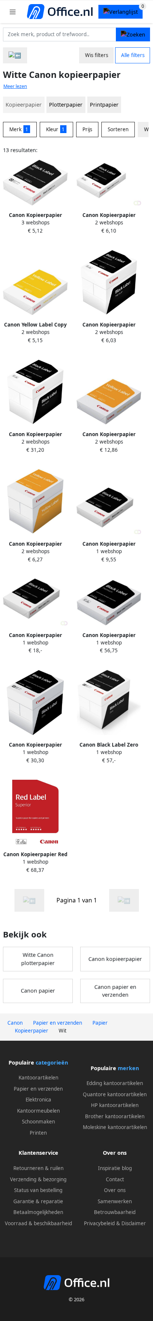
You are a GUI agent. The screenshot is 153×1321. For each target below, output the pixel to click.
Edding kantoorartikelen (115, 1083)
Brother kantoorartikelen (114, 1116)
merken (128, 1068)
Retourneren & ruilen (38, 1168)
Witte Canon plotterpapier (38, 959)
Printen (38, 1132)
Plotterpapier (65, 104)
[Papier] (15, 55)
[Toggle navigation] (12, 11)
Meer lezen (15, 86)
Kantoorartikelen (38, 1077)
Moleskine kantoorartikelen (115, 1127)
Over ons (115, 1190)
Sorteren (118, 129)
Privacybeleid (99, 1223)
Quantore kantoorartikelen (115, 1094)
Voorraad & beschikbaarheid (38, 1223)
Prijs (87, 129)
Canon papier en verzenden (115, 991)
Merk (18, 129)
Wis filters (96, 55)
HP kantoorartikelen (115, 1105)
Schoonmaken (38, 1121)
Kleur (55, 129)
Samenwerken (115, 1201)
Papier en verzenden (38, 1088)
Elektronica (38, 1099)
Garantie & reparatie (38, 1201)
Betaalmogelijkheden (38, 1212)
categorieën (52, 1062)
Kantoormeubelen (38, 1110)
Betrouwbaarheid (115, 1212)
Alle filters (132, 55)
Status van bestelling (38, 1190)
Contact (115, 1179)
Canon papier (38, 990)
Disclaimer (133, 1223)
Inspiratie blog (115, 1168)
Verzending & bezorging (38, 1179)
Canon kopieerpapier (115, 958)
